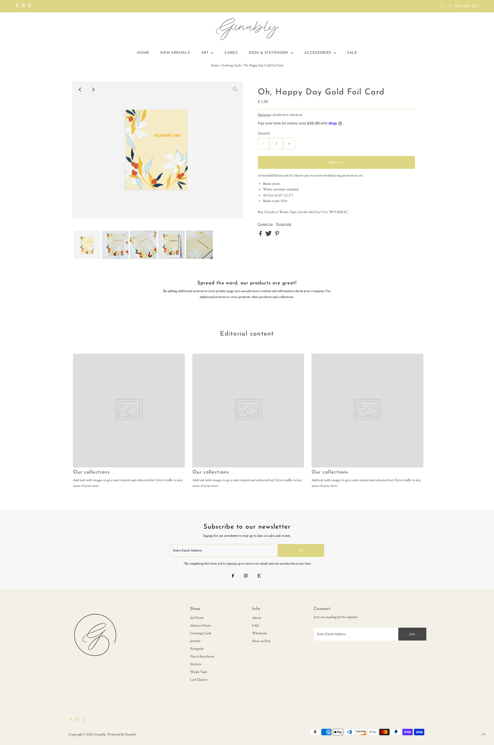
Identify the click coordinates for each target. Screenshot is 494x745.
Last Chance (198, 679)
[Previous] (80, 89)
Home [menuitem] (143, 53)
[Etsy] (30, 6)
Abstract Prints (200, 625)
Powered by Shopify (122, 734)
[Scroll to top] (484, 735)
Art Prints (197, 618)
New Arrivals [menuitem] (175, 53)
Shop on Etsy (261, 641)
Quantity (264, 133)
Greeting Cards (231, 65)
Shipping (264, 114)
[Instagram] (23, 6)
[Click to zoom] (235, 89)
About (256, 618)
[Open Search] (442, 6)
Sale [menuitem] (352, 53)
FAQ (255, 625)
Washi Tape (198, 672)
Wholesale (259, 633)
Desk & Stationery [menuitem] (269, 53)
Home (215, 65)
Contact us (265, 224)
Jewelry (195, 641)
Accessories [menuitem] (318, 53)
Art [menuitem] (205, 53)
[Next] (93, 89)
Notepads (197, 648)
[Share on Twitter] (268, 235)
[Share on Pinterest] (277, 235)
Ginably (99, 734)
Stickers (195, 664)
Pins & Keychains (202, 656)
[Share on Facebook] (261, 235)
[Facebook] (17, 6)
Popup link (283, 224)
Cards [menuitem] (231, 53)
